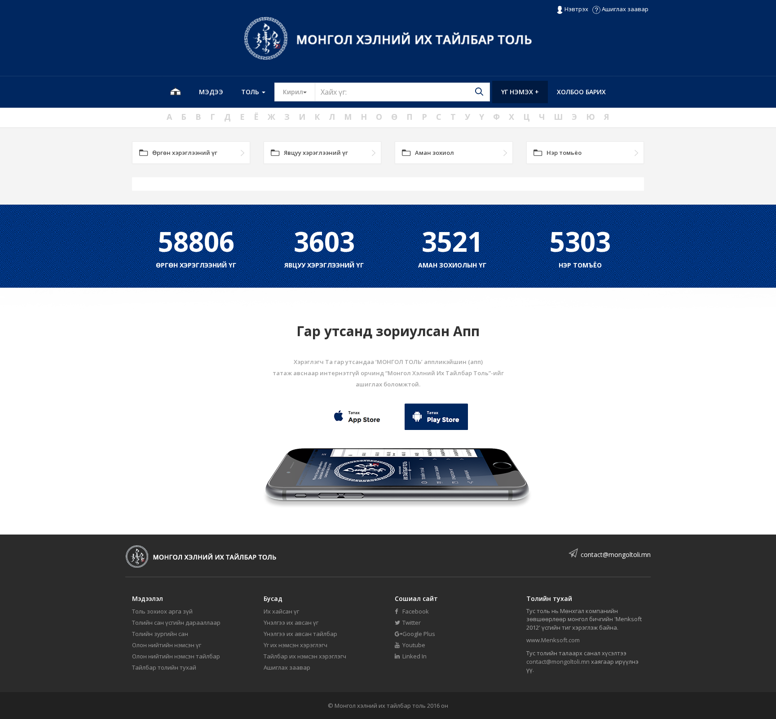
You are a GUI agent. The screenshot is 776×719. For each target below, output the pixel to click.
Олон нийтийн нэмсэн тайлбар (176, 656)
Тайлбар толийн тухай (164, 667)
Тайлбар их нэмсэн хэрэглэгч (305, 656)
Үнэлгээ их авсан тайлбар (300, 634)
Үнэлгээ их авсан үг (291, 622)
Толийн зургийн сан (160, 634)
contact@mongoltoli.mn (616, 554)
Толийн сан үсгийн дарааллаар (176, 622)
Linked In (414, 656)
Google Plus (418, 634)
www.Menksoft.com (553, 640)
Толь (251, 92)
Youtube (413, 645)
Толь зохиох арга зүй (162, 611)
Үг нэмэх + (520, 92)
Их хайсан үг (281, 611)
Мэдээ (211, 92)
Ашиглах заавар (624, 9)
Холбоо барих (581, 92)
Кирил (299, 91)
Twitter (411, 622)
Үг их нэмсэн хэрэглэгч (295, 645)
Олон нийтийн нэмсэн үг (166, 645)
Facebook (415, 611)
